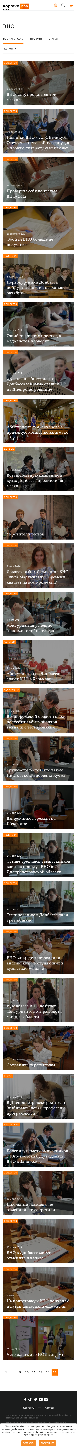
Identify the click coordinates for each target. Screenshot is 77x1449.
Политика (10, 255)
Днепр (8, 1076)
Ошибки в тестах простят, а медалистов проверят (34, 338)
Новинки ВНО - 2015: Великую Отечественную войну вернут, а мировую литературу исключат (38, 143)
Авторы (49, 1407)
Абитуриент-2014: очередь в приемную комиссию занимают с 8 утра (38, 432)
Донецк (9, 448)
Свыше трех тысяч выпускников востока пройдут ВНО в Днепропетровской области (38, 867)
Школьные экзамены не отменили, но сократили (31, 1207)
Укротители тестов (25, 534)
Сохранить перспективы (31, 1065)
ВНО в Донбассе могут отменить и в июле (28, 1255)
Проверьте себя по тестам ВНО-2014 (32, 194)
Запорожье (11, 690)
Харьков (9, 641)
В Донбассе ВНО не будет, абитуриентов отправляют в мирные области (34, 1011)
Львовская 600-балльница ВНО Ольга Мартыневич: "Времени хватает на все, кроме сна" (38, 577)
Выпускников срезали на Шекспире (31, 821)
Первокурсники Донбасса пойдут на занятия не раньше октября (36, 287)
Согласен (28, 1443)
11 (34, 1372)
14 (54, 1372)
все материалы (13, 38)
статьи (53, 38)
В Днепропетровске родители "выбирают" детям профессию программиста (36, 1108)
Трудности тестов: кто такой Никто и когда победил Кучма (36, 773)
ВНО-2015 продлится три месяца (32, 97)
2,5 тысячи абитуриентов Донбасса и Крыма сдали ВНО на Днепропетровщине (36, 384)
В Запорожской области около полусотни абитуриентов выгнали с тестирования (37, 722)
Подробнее (47, 1443)
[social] (25, 1399)
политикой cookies (41, 1435)
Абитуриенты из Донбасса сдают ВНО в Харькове (33, 676)
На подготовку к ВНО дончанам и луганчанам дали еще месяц (38, 1304)
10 (27, 1372)
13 (48, 1372)
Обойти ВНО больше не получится (30, 242)
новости (36, 38)
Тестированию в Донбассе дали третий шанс (37, 917)
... (13, 1372)
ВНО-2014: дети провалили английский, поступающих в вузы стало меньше (35, 963)
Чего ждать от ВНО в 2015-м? (35, 1355)
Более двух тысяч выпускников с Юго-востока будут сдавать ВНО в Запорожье (37, 1156)
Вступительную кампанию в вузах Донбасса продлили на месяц (35, 480)
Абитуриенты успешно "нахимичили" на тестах (30, 628)
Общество (10, 62)
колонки (10, 48)
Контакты (29, 1407)
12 (41, 1372)
